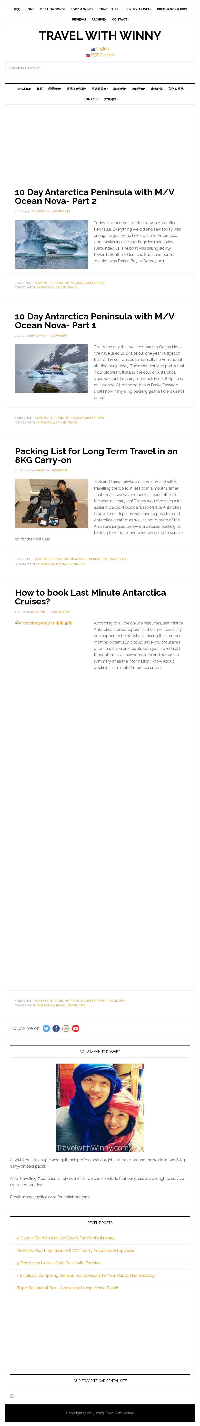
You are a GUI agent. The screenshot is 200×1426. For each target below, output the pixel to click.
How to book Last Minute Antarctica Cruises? (90, 596)
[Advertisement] (100, 141)
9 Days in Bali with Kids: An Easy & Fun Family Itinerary (65, 1238)
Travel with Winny (100, 35)
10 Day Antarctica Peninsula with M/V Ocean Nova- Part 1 (94, 320)
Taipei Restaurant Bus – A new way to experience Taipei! (67, 1288)
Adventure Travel (49, 283)
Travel (72, 287)
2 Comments (60, 611)
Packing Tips (97, 559)
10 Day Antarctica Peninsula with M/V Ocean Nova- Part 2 (94, 196)
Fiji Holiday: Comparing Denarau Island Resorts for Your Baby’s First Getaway (86, 1275)
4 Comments (60, 211)
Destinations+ (95, 283)
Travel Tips (76, 563)
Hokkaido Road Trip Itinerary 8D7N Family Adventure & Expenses (75, 1250)
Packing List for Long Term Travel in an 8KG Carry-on (96, 455)
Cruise (61, 287)
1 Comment (59, 335)
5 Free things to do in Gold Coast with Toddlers (59, 1263)
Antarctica (74, 283)
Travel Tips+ (117, 559)
